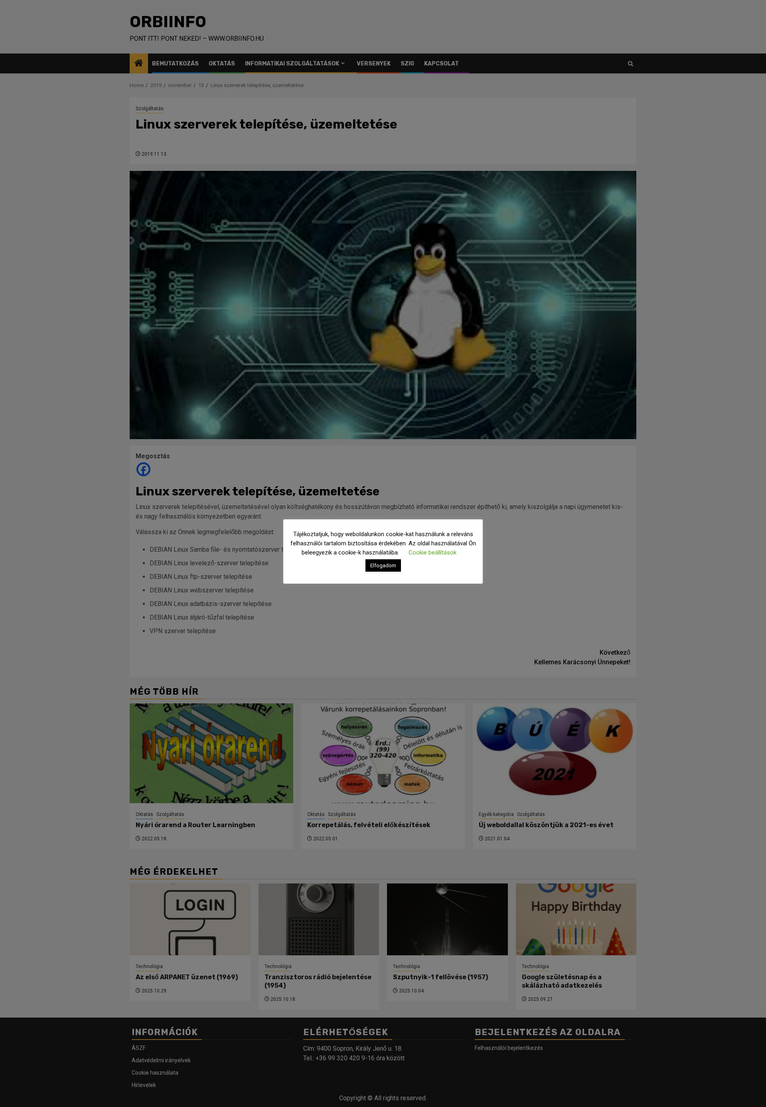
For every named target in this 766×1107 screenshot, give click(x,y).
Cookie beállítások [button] (432, 552)
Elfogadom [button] (383, 565)
